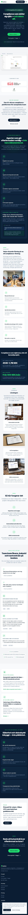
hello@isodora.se (4, 870)
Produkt (2, 876)
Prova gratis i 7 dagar (13, 38)
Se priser (7, 823)
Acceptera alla (7, 910)
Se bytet (5, 716)
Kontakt (2, 897)
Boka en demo (20, 1)
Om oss (2, 895)
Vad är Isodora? (13, 120)
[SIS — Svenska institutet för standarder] (14, 83)
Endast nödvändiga (16, 910)
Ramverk (3, 887)
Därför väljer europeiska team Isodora (12, 689)
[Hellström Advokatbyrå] (14, 89)
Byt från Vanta (4, 880)
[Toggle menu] (26, 2)
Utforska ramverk (14, 123)
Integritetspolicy (6, 912)
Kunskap (3, 889)
